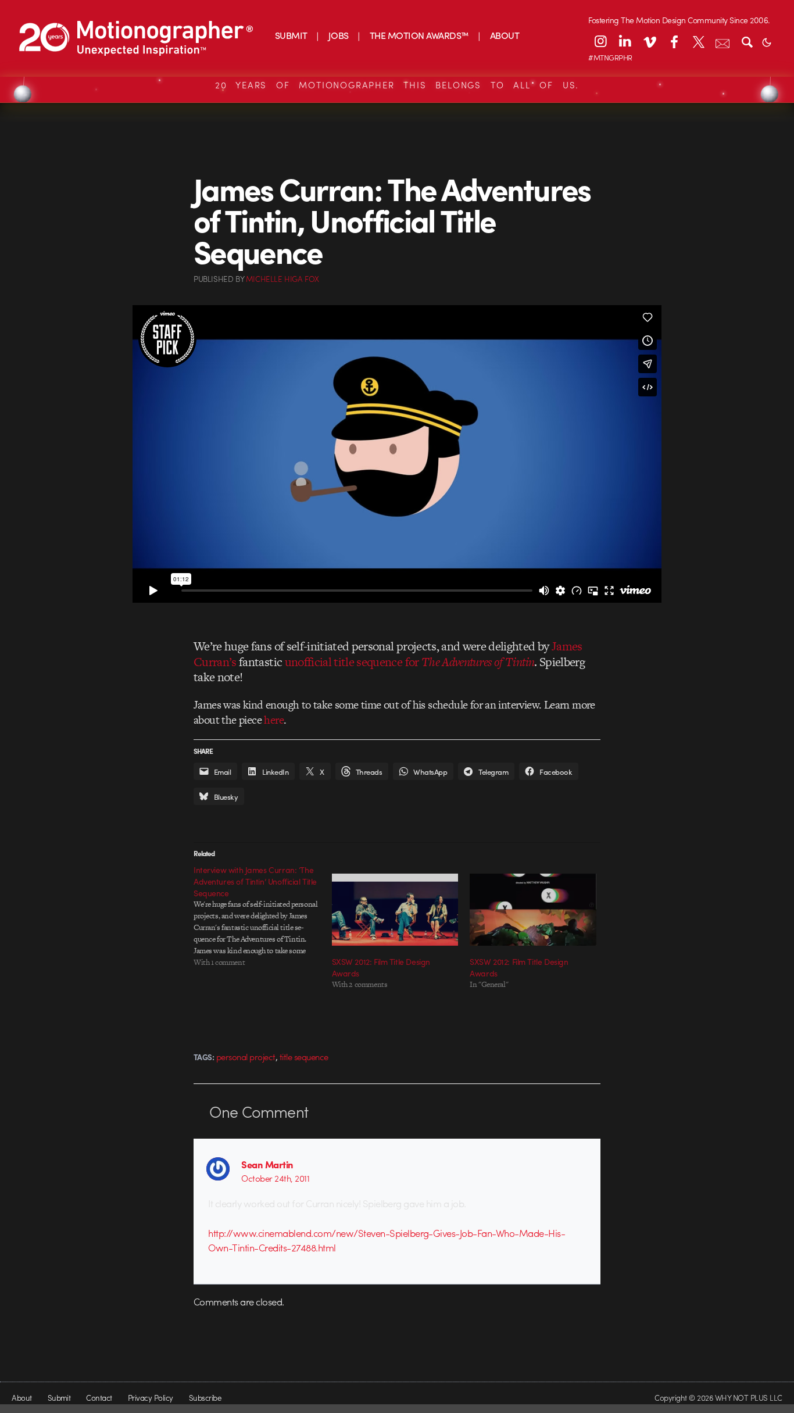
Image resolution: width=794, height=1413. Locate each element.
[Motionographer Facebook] (673, 41)
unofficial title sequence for (410, 661)
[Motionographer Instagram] (600, 41)
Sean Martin (267, 1164)
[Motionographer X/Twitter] (698, 41)
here (274, 720)
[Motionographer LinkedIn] (624, 41)
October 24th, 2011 (275, 1178)
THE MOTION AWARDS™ (419, 35)
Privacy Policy (150, 1397)
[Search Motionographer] (746, 41)
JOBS (338, 35)
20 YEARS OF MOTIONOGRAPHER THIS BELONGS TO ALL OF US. (397, 84)
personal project (246, 1056)
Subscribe (205, 1397)
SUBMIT (291, 35)
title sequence (304, 1056)
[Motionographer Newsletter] (722, 41)
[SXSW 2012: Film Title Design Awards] (395, 910)
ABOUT (504, 35)
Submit (59, 1397)
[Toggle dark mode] (766, 41)
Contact (99, 1397)
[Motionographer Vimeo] (649, 41)
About (21, 1397)
